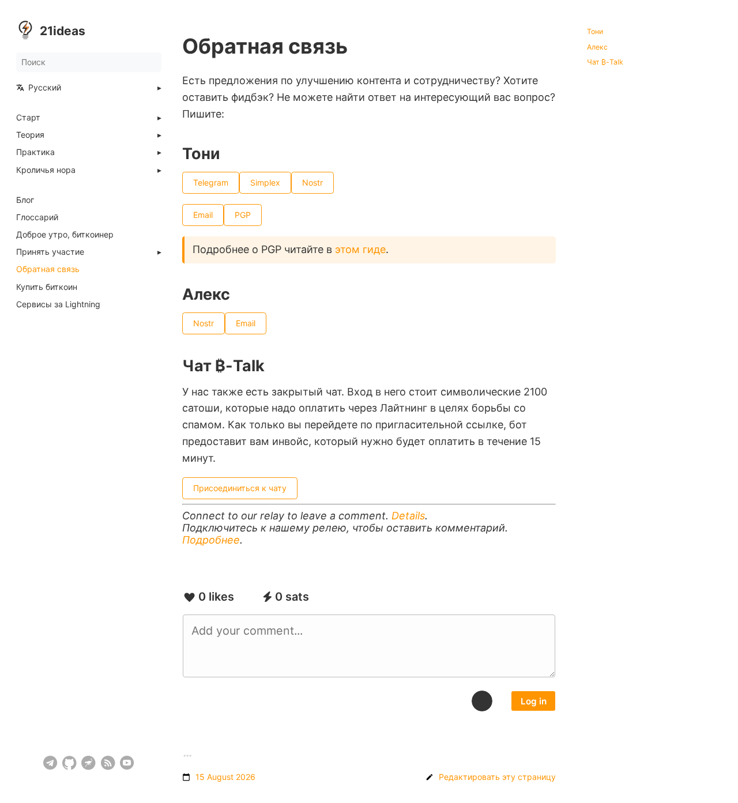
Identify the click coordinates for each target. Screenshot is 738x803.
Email (203, 215)
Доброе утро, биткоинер (65, 234)
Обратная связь (48, 269)
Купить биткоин (46, 287)
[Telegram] (50, 763)
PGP (243, 215)
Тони (595, 32)
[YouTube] (127, 763)
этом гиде (360, 249)
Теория (30, 135)
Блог (25, 200)
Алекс (597, 47)
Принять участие (50, 252)
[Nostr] (88, 763)
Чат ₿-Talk (605, 62)
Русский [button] (44, 87)
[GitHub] (69, 763)
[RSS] (108, 763)
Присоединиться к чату (240, 487)
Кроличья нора (46, 170)
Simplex (265, 182)
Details (408, 516)
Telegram (210, 182)
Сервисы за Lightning (58, 304)
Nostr (312, 182)
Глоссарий (37, 217)
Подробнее (211, 540)
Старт (28, 117)
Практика (35, 152)
